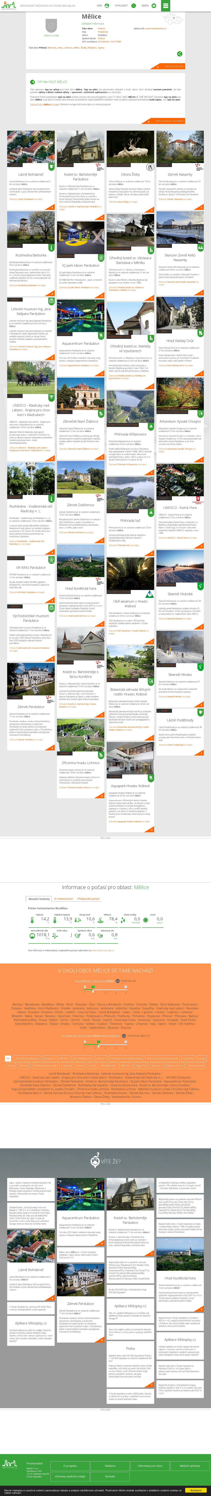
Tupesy (101, 47)
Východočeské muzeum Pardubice (35, 1081)
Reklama (110, 1465)
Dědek (153, 1004)
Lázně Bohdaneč (109, 1012)
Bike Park (125, 1065)
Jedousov (92, 1008)
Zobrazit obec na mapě (44, 104)
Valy (152, 1024)
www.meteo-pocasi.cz (103, 950)
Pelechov (78, 1016)
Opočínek (64, 1016)
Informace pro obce (150, 1465)
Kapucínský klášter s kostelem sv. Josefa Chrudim (43, 1089)
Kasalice (135, 1008)
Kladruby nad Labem (170, 1008)
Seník (86, 1020)
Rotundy (67, 1065)
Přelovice (180, 1016)
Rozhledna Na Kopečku (93, 1085)
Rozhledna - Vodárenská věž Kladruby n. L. (136, 1077)
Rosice (43, 1020)
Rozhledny (15, 245)
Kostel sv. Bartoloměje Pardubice (107, 1081)
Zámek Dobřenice (64, 1085)
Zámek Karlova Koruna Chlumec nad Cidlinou (72, 1093)
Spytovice (159, 1020)
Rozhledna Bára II (30, 1093)
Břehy (60, 1004)
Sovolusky (144, 1020)
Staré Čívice (188, 1020)
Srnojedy (172, 1020)
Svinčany (78, 1024)
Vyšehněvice (97, 1028)
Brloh (69, 1004)
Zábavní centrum (16, 558)
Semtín (75, 1020)
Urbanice (142, 1024)
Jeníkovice (107, 1008)
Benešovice (32, 1004)
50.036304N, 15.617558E (109, 41)
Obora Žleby (102, 1097)
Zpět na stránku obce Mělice (169, 120)
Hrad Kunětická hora (124, 1085)
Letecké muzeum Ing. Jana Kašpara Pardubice (130, 1074)
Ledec (126, 1012)
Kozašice (33, 1012)
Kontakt (110, 1476)
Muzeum (15, 299)
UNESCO (15, 396)
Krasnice (47, 1012)
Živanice (126, 1028)
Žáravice (113, 1028)
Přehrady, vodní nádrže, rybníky (122, 424)
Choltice (129, 1004)
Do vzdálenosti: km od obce (94, 981)
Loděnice (172, 1012)
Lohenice (68, 47)
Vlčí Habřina (186, 1024)
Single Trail (141, 1065)
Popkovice (153, 1016)
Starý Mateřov (24, 1024)
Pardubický (103, 31)
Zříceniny (64, 412)
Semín (64, 1020)
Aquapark (64, 334)
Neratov (50, 1016)
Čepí (92, 1004)
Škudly (84, 47)
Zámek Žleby (184, 1093)
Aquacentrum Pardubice (180, 1081)
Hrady (65, 579)
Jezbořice (121, 1008)
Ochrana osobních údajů (70, 1476)
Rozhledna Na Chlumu (126, 1097)
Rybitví (53, 1020)
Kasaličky (148, 1008)
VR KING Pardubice (178, 1077)
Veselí (172, 1024)
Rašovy (193, 1016)
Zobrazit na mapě (25, 199)
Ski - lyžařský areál (166, 584)
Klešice (21, 1012)
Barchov (17, 1004)
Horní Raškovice (48, 1008)
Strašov (65, 1024)
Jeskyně (80, 1065)
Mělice (91, 16)
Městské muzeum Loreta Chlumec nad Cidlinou (168, 1089)
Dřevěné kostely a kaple (119, 248)
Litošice (159, 1012)
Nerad (39, 1016)
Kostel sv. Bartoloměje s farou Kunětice (164, 1085)
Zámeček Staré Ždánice (35, 1085)
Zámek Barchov (139, 1093)
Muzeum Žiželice (80, 1097)
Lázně (15, 165)
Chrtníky (141, 1004)
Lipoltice (147, 1012)
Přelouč (101, 28)
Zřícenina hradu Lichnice (93, 1089)
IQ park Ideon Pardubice (146, 1081)
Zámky (15, 697)
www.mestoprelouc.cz (156, 28)
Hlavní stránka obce (174, 66)
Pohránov (138, 1016)
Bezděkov (48, 1004)
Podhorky (124, 1016)
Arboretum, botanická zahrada (122, 680)
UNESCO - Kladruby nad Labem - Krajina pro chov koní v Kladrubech (63, 1077)
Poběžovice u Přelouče (101, 1016)
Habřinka (30, 1008)
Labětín (70, 1012)
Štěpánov (92, 47)
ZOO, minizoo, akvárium (118, 165)
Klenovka (52, 47)
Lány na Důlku (87, 1012)
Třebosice (116, 1024)
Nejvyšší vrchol (108, 1065)
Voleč (83, 1028)
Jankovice (79, 1008)
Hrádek (65, 1008)
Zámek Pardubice (71, 1081)
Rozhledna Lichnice (123, 1089)
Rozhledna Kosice (115, 1093)
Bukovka (81, 1004)
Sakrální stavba (65, 165)
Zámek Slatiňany (162, 1093)
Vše (8, 1058)
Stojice (54, 1024)
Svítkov (90, 1024)
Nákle (28, 1016)
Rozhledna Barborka (86, 1074)
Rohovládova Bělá (25, 1020)
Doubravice (189, 1004)
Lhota (60, 47)
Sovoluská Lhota (125, 1020)
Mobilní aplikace (190, 1465)
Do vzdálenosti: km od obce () (90, 1035)
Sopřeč (107, 1020)
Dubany (16, 1008)
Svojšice (102, 1024)
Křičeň (59, 1012)
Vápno (162, 1024)
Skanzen (164, 165)
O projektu (70, 1465)
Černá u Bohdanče (109, 1004)
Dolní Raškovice (170, 1004)
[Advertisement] (105, 861)
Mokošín (17, 1016)
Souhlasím (196, 1490)
